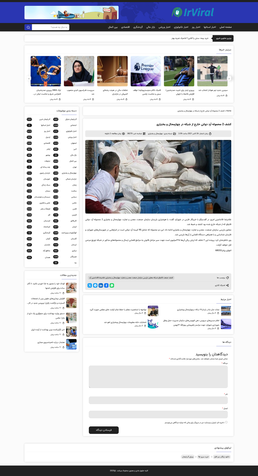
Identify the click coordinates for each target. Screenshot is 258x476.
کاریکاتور (65, 220)
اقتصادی (125, 27)
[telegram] (95, 285)
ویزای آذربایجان (187, 456)
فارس (65, 208)
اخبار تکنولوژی (181, 27)
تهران (65, 167)
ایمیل (225, 408)
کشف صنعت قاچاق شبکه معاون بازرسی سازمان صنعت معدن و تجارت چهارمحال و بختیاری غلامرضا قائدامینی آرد (131, 277)
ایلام (39, 149)
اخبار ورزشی (164, 27)
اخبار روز (196, 27)
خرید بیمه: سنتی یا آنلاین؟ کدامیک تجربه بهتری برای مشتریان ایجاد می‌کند (178, 38)
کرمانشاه (38, 226)
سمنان (38, 191)
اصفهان (65, 143)
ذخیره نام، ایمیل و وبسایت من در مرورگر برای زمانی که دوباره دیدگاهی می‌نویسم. (194, 422)
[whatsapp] (112, 285)
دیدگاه (225, 363)
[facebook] (106, 285)
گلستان (65, 238)
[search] (28, 27)
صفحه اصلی (225, 27)
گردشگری (138, 27)
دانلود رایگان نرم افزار (221, 456)
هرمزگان (65, 256)
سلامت (65, 191)
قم (38, 214)
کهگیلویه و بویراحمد (65, 232)
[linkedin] (101, 285)
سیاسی (65, 197)
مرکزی (65, 250)
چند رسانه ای (39, 167)
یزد (66, 262)
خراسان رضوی (38, 173)
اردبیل (39, 137)
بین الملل (113, 27)
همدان (39, 257)
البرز (65, 149)
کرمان (65, 226)
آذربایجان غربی (38, 119)
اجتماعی (65, 125)
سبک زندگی (39, 185)
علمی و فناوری (38, 202)
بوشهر (39, 155)
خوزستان (38, 179)
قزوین (65, 214)
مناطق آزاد (39, 250)
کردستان (39, 220)
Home (228, 110)
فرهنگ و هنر (38, 208)
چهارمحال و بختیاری (155, 133)
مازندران (39, 244)
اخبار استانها (210, 27)
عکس (65, 202)
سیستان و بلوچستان (39, 197)
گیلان (38, 238)
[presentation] (229, 78)
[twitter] (89, 285)
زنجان (65, 185)
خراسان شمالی (65, 179)
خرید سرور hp (203, 456)
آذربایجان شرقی (65, 119)
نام (226, 394)
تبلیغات (39, 161)
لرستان (65, 244)
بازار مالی (150, 27)
